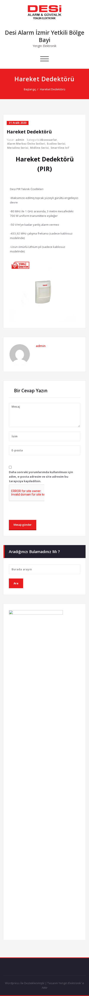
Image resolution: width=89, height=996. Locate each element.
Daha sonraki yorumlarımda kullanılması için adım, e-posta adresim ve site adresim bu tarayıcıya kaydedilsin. (41, 476)
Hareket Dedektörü (52, 89)
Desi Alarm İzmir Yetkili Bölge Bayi (44, 36)
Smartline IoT (60, 148)
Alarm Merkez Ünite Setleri (26, 143)
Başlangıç (30, 89)
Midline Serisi (39, 148)
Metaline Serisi (17, 148)
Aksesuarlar (48, 140)
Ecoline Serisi (56, 143)
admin (20, 140)
